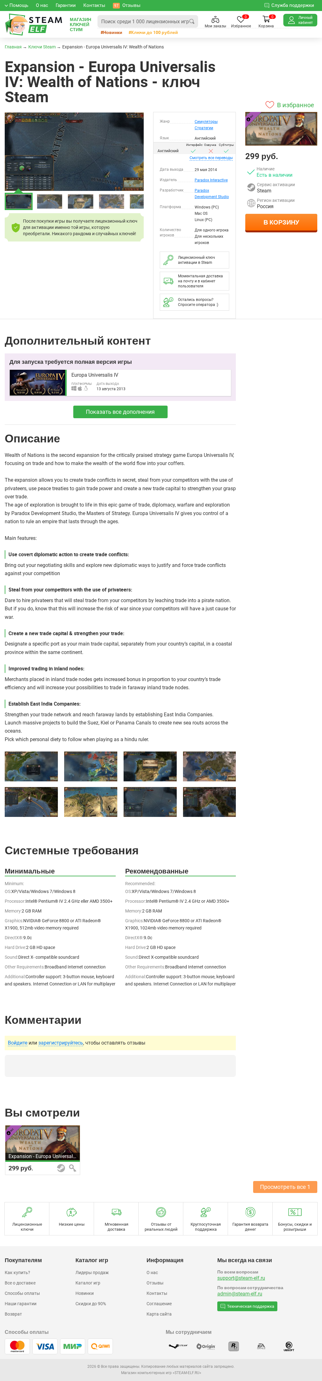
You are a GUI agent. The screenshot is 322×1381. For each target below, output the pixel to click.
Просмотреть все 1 (285, 1187)
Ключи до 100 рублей (154, 32)
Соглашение (159, 1303)
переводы (211, 158)
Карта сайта (159, 1314)
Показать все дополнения (120, 411)
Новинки (112, 32)
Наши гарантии (20, 1303)
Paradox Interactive (211, 180)
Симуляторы (206, 121)
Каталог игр (87, 1282)
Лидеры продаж (92, 1272)
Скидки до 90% (90, 1303)
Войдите (17, 1043)
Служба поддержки (292, 5)
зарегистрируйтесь (60, 1043)
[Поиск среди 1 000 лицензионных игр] (192, 21)
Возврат (13, 1314)
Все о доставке (20, 1282)
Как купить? (17, 1272)
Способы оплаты (22, 1293)
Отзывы (155, 1282)
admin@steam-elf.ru (239, 1294)
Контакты (157, 1293)
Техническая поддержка (250, 1306)
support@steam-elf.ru (241, 1278)
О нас (152, 1272)
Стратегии (204, 128)
